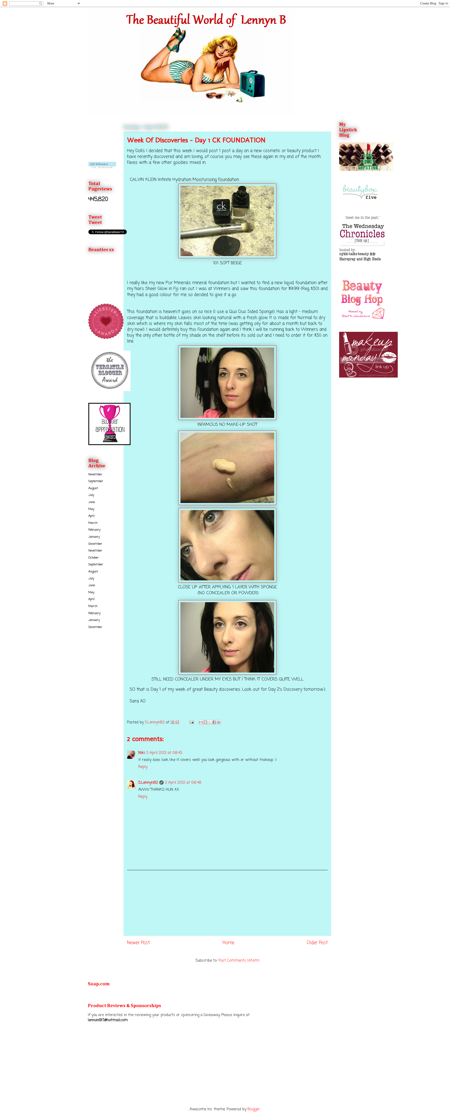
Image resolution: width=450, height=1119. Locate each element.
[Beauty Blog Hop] (362, 319)
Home (228, 942)
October (93, 558)
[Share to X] (209, 722)
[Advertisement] (227, 903)
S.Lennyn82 (148, 783)
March (93, 523)
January (94, 537)
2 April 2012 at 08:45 (164, 753)
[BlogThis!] (205, 722)
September (95, 481)
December (95, 544)
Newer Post (138, 942)
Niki (141, 753)
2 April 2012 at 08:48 (183, 783)
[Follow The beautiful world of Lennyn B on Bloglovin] (102, 167)
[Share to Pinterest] (218, 722)
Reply (142, 767)
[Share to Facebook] (214, 722)
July (91, 495)
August (93, 488)
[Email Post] (191, 722)
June (91, 502)
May (91, 509)
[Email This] (201, 722)
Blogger (254, 1109)
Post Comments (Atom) (238, 961)
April (91, 516)
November (95, 474)
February (94, 530)
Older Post (317, 942)
